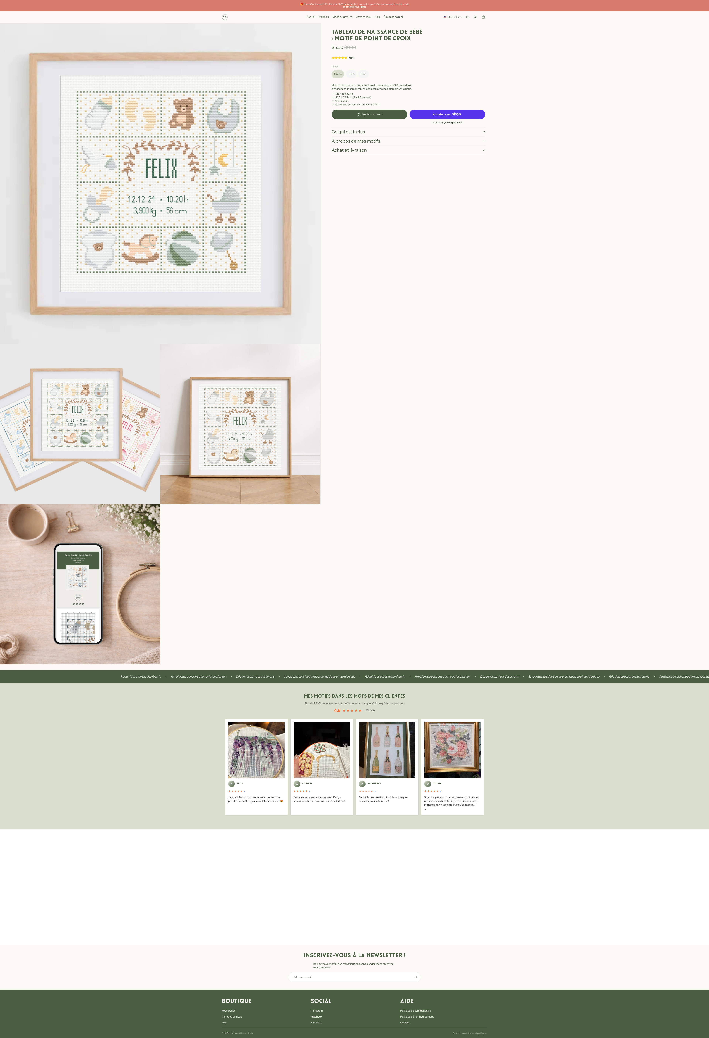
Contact (405, 1022)
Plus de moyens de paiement (447, 123)
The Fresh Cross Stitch (241, 1033)
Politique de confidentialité (415, 1010)
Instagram (317, 1010)
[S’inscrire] (416, 977)
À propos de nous (232, 1016)
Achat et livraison (349, 150)
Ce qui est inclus (348, 131)
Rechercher (228, 1010)
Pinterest (316, 1022)
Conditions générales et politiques (470, 1033)
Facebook (316, 1016)
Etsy (224, 1022)
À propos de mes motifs (356, 141)
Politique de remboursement (417, 1016)
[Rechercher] (467, 17)
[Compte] (475, 17)
